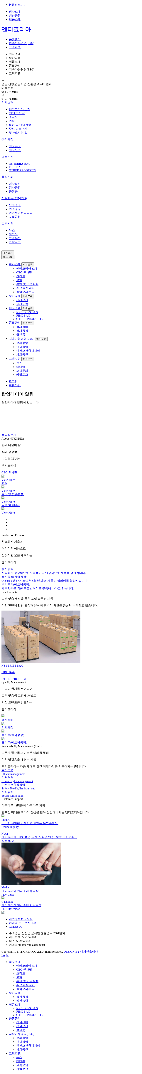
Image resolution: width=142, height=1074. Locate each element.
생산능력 (15, 150)
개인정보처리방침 (21, 919)
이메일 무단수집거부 (22, 923)
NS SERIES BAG (20, 163)
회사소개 (15, 11)
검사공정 (15, 187)
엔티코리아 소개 (19, 109)
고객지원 (15, 47)
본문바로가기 (18, 4)
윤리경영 (15, 205)
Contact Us (15, 926)
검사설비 (15, 183)
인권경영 (15, 209)
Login (5, 955)
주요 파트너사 (18, 128)
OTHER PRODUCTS (22, 170)
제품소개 (15, 19)
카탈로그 (15, 242)
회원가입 (15, 385)
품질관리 (15, 39)
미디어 (13, 234)
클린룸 (13, 191)
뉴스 (12, 230)
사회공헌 (15, 216)
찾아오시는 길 (18, 132)
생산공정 (15, 15)
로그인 (13, 381)
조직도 (13, 117)
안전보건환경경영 (21, 212)
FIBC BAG (16, 167)
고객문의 (15, 238)
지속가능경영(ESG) (21, 43)
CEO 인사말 (17, 113)
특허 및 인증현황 (20, 124)
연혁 (12, 120)
